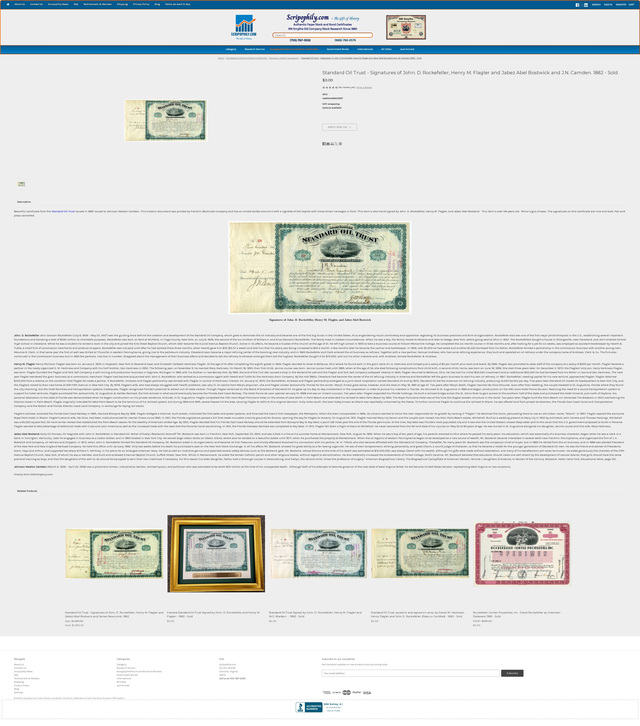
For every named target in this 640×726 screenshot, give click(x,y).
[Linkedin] (586, 5)
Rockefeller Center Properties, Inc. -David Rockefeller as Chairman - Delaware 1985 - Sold (517, 614)
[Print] (332, 144)
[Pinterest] (340, 144)
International (365, 49)
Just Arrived (407, 49)
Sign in (608, 4)
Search (596, 4)
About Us (20, 4)
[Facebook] (577, 5)
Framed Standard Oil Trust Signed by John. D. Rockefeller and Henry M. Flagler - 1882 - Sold (213, 614)
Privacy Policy (141, 4)
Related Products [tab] (27, 490)
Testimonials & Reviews (98, 4)
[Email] (328, 144)
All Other (386, 49)
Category (231, 49)
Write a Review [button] (364, 87)
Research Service (255, 49)
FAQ (76, 4)
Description (24, 201)
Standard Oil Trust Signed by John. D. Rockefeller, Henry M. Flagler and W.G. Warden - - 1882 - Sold (315, 614)
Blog (157, 4)
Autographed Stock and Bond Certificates (294, 49)
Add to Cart (114, 556)
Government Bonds (338, 49)
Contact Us (36, 4)
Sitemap (18, 692)
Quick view (114, 550)
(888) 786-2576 (345, 40)
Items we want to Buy (177, 4)
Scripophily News (58, 4)
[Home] (8, 4)
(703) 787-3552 (300, 40)
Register (621, 4)
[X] (582, 5)
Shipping (122, 4)
